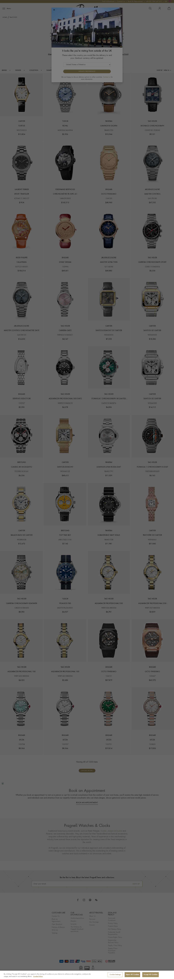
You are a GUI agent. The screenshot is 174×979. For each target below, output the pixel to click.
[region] (87, 975)
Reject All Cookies (132, 974)
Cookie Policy (38, 976)
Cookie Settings (115, 974)
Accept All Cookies (150, 974)
